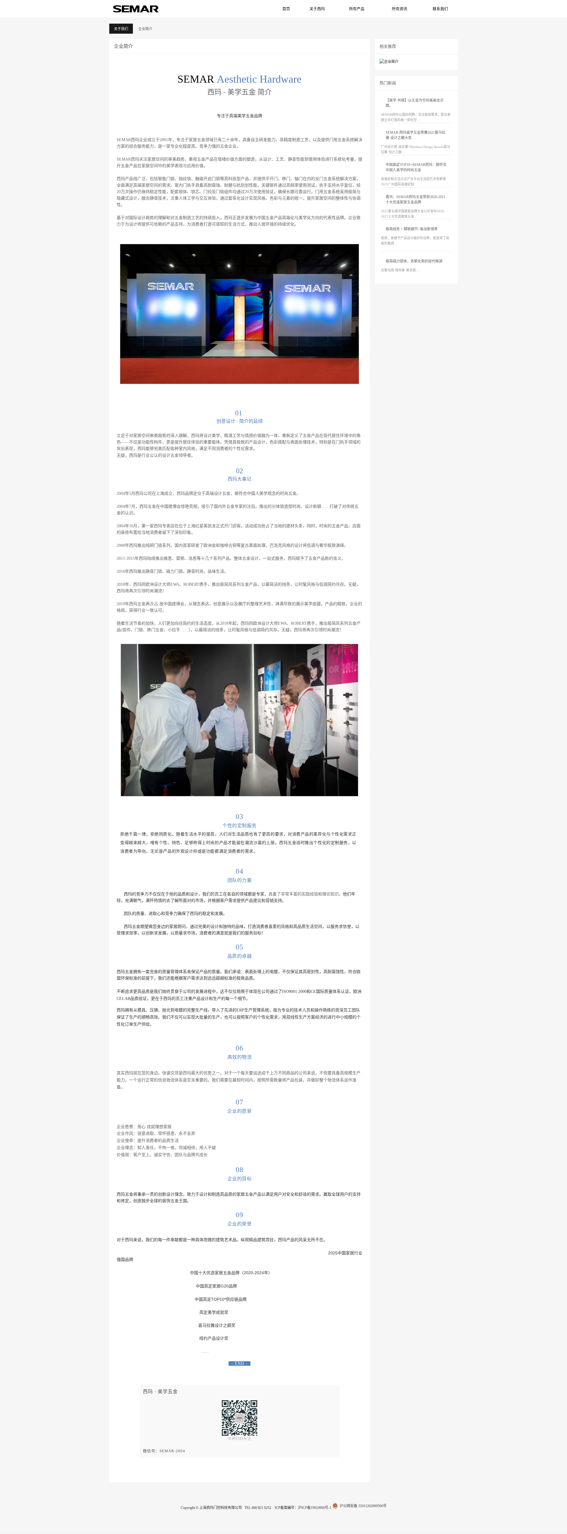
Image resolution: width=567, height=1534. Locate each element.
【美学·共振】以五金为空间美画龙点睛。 (415, 103)
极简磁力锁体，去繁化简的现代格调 (414, 261)
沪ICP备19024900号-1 (314, 1508)
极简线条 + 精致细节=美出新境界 (412, 229)
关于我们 (121, 29)
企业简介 (145, 29)
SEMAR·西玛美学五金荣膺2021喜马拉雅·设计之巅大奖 (415, 135)
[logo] (136, 8)
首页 (286, 8)
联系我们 (440, 8)
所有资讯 (399, 8)
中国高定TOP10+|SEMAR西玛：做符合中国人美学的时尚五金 (416, 167)
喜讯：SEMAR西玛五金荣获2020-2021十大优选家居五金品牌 (415, 199)
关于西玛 (317, 8)
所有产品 (356, 8)
